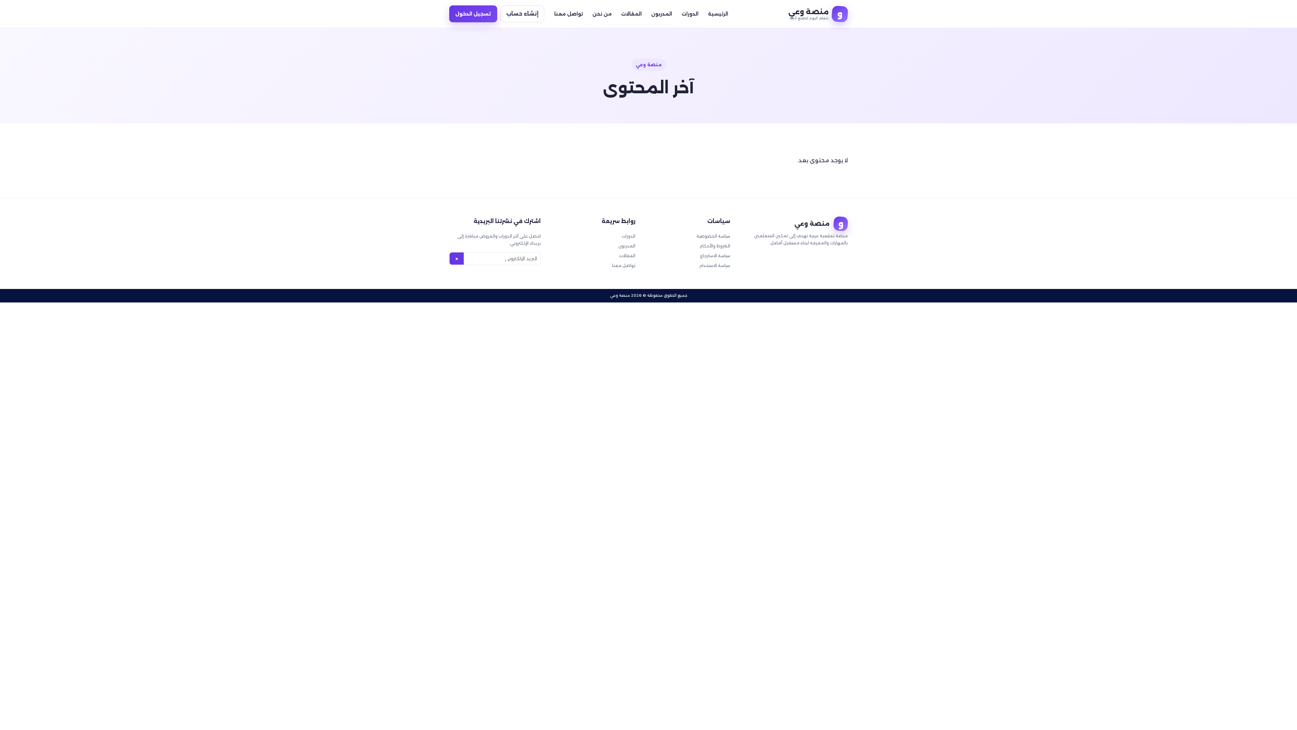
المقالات (631, 14)
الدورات (690, 14)
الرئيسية (718, 14)
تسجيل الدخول (473, 14)
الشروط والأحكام (715, 245)
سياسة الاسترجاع (715, 255)
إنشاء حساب (522, 13)
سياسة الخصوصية (713, 236)
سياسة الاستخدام (715, 265)
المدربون (661, 14)
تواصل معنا (568, 14)
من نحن (602, 14)
